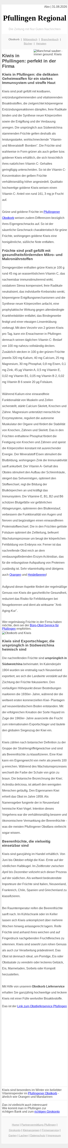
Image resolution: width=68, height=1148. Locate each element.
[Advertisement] (34, 1048)
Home (15, 1124)
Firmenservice (50, 1130)
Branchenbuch (50, 39)
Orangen (15, 574)
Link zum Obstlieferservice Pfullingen (42, 1006)
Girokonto (15, 1130)
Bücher (28, 43)
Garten (12, 1135)
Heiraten (41, 43)
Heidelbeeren (37, 574)
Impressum (54, 1135)
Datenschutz (37, 1135)
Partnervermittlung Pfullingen (38, 1124)
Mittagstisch (30, 39)
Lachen (23, 1135)
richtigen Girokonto (47, 1111)
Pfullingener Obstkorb (42, 1093)
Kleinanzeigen (31, 1130)
